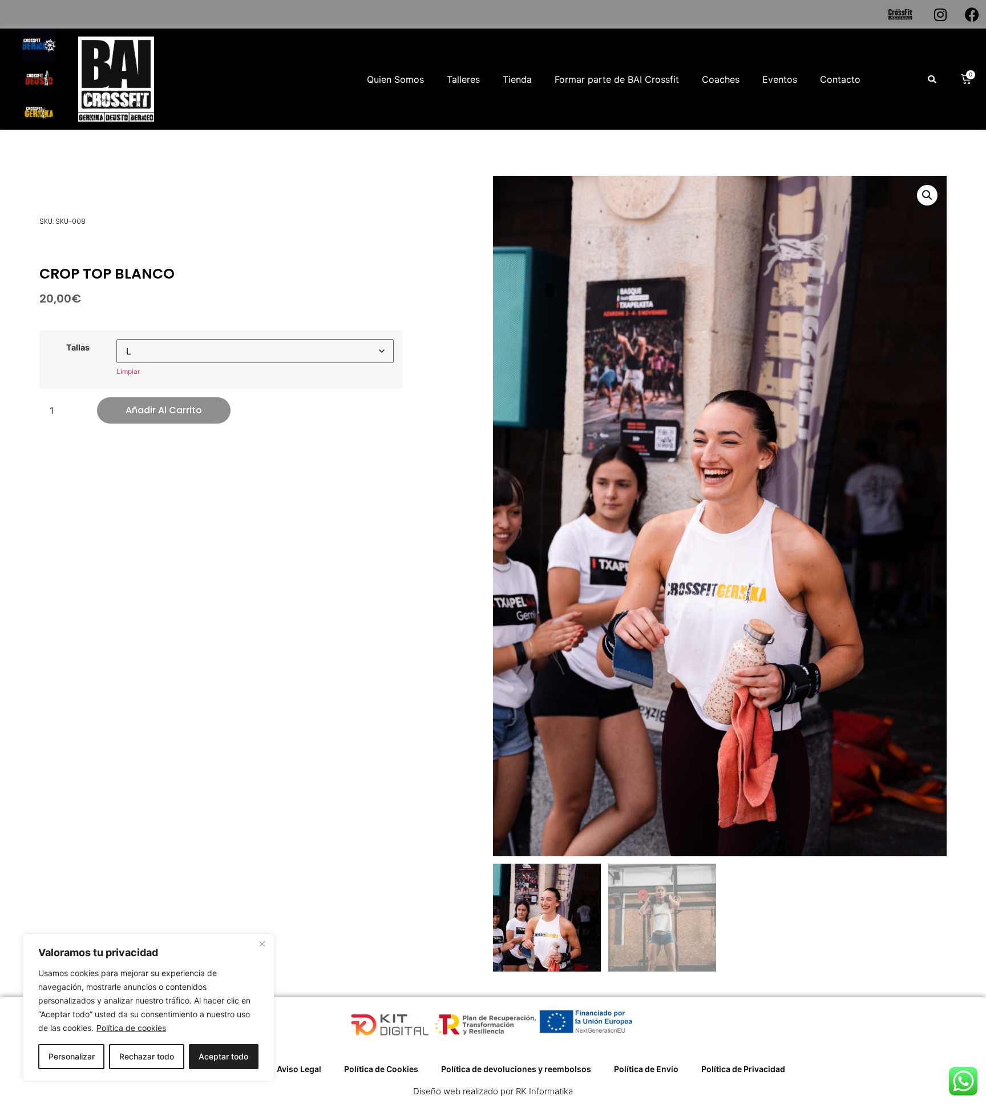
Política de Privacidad (743, 1069)
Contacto (840, 79)
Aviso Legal (299, 1069)
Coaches (721, 79)
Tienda (517, 79)
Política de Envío (646, 1069)
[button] (932, 79)
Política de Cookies (381, 1069)
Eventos (779, 79)
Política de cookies (131, 1028)
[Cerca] (262, 943)
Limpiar (128, 371)
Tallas (78, 348)
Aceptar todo (223, 1056)
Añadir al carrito (164, 410)
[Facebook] (971, 14)
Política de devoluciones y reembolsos (516, 1069)
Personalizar (72, 1056)
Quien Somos (395, 79)
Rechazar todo (146, 1056)
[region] (148, 1007)
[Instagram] (940, 14)
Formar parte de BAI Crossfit (617, 79)
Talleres (463, 79)
